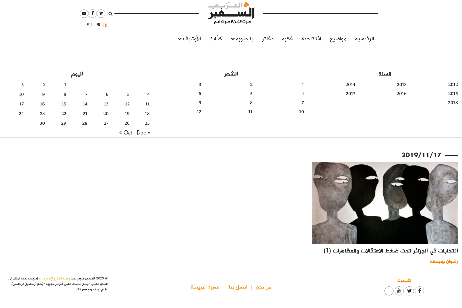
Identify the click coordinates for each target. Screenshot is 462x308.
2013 (402, 84)
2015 (453, 93)
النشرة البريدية (206, 286)
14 (85, 104)
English (88, 24)
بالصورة (244, 38)
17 (22, 104)
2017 (350, 93)
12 (199, 112)
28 (84, 123)
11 (250, 112)
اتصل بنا (238, 286)
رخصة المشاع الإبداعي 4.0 (54, 278)
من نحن (263, 286)
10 (301, 112)
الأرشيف (192, 38)
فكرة (287, 38)
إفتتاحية (311, 38)
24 (21, 113)
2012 (453, 84)
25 (147, 123)
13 (106, 104)
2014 (350, 84)
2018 (453, 103)
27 (106, 123)
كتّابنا (215, 38)
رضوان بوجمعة (444, 261)
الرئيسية (364, 38)
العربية (106, 24)
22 (63, 113)
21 (85, 113)
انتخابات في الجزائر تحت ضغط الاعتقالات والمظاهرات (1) (391, 250)
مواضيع (338, 38)
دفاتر (268, 38)
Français (97, 24)
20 (106, 113)
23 (42, 113)
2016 (402, 93)
